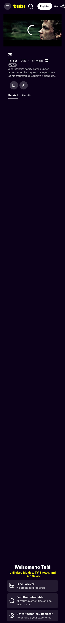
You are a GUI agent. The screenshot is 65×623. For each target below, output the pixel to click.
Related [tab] (13, 95)
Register (44, 6)
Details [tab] (26, 95)
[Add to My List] (14, 85)
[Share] (23, 85)
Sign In (58, 6)
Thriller (12, 60)
